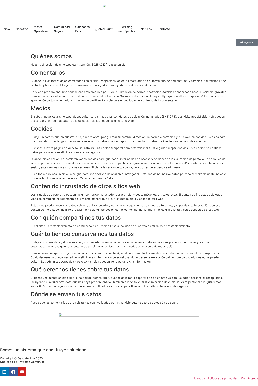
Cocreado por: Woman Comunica (22, 362)
